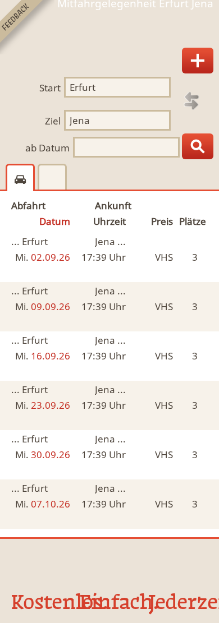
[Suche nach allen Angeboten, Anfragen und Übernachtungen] (197, 146)
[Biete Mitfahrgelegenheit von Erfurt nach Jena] (197, 60)
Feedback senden (27, 27)
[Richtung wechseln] (191, 101)
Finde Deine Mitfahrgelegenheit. (109, 30)
